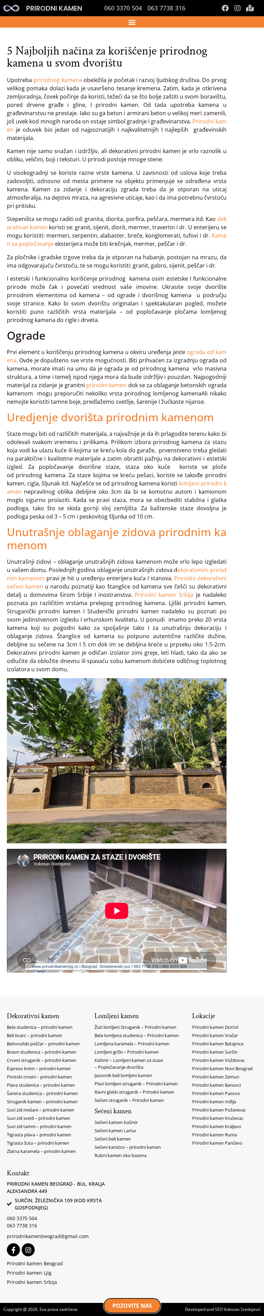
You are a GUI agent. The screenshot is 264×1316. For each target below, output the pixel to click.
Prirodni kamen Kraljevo (216, 1126)
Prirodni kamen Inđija (214, 1101)
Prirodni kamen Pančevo (217, 1143)
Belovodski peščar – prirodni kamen (43, 1044)
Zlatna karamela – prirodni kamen (41, 1151)
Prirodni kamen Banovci (216, 1085)
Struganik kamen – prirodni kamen (42, 1101)
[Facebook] (225, 8)
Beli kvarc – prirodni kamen (34, 1035)
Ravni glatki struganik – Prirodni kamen (134, 1092)
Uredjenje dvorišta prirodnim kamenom (110, 417)
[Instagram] (237, 8)
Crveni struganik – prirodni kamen (41, 1060)
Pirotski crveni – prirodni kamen (39, 1077)
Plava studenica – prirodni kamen (41, 1085)
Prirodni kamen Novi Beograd (222, 1068)
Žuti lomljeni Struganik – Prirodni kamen (135, 1027)
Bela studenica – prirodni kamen (40, 1027)
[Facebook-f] (13, 1249)
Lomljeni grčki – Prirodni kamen (127, 1052)
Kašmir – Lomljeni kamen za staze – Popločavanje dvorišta (129, 1063)
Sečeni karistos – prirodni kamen (128, 1147)
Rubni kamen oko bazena (120, 1155)
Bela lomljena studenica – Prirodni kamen (137, 1035)
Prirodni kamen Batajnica (217, 1044)
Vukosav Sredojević (242, 1309)
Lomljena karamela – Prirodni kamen (132, 1044)
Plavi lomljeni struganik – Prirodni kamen (136, 1084)
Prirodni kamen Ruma (214, 1135)
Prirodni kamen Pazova (216, 1093)
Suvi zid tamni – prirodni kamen (39, 1126)
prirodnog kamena (57, 80)
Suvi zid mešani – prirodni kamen (40, 1110)
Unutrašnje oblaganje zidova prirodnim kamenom (117, 538)
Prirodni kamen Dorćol (215, 1027)
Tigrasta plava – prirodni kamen (39, 1135)
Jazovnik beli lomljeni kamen (123, 1075)
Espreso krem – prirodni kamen (39, 1068)
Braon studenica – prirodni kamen (41, 1052)
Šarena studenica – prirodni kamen (42, 1093)
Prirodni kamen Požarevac (219, 1110)
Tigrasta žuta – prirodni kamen (38, 1143)
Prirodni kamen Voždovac (218, 1060)
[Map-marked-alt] (249, 8)
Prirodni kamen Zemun (215, 1077)
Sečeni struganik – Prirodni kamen (129, 1100)
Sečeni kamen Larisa (115, 1130)
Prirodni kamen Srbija (164, 595)
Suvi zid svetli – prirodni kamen (38, 1118)
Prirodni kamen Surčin (215, 1052)
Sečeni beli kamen (113, 1139)
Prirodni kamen (54, 8)
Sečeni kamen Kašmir (116, 1122)
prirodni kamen (106, 385)
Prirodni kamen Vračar (215, 1035)
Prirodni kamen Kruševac (217, 1118)
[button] (132, 22)
